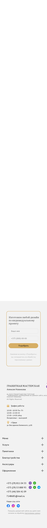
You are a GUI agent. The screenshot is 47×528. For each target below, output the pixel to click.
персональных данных (32, 513)
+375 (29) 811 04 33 (16, 483)
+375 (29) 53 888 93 (16, 487)
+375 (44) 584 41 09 (16, 491)
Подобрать (23, 345)
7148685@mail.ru (16, 496)
